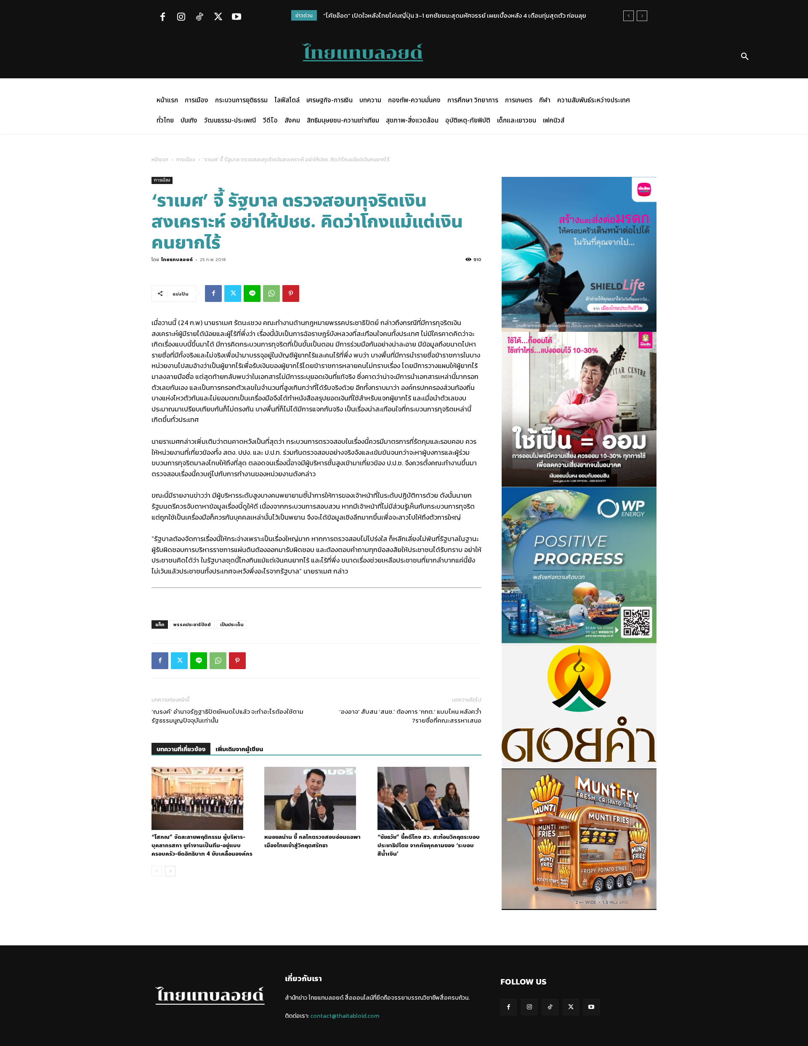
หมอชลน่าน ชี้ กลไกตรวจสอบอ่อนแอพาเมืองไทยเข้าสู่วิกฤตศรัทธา (312, 841)
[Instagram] (181, 17)
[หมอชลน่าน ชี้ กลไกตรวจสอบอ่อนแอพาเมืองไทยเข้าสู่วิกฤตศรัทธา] (316, 798)
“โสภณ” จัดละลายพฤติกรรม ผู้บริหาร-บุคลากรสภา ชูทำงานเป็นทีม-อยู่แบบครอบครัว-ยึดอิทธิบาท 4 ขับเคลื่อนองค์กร (202, 845)
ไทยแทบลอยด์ (177, 259)
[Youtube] (236, 17)
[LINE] (252, 293)
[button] (745, 57)
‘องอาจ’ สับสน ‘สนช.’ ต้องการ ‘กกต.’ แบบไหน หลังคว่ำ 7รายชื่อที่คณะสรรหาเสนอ (410, 716)
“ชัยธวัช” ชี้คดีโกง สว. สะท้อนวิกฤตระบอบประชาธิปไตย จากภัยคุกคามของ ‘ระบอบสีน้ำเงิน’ (428, 845)
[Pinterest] (290, 293)
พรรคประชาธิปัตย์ (192, 624)
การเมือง (185, 159)
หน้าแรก (160, 159)
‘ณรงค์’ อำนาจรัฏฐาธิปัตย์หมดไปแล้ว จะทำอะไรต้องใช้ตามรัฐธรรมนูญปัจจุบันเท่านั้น (227, 716)
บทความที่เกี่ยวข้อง (181, 749)
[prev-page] (157, 871)
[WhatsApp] (271, 293)
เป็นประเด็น (231, 624)
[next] (642, 16)
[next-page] (170, 871)
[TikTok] (199, 17)
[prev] (628, 16)
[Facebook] (162, 17)
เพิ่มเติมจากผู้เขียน (239, 749)
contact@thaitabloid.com (344, 1015)
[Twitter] (218, 17)
